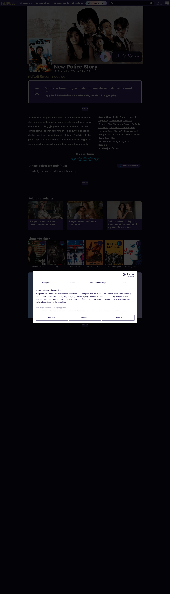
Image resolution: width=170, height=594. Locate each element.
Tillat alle (118, 318)
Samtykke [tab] (46, 282)
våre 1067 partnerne (48, 294)
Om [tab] (124, 282)
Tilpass (84, 318)
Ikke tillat (51, 318)
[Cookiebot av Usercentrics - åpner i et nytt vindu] (124, 275)
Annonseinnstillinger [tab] (98, 282)
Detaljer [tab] (72, 282)
